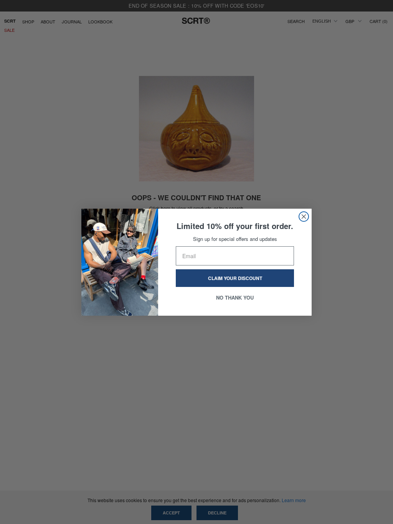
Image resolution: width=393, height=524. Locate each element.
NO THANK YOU (235, 297)
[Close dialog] (304, 216)
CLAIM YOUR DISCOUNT (235, 278)
